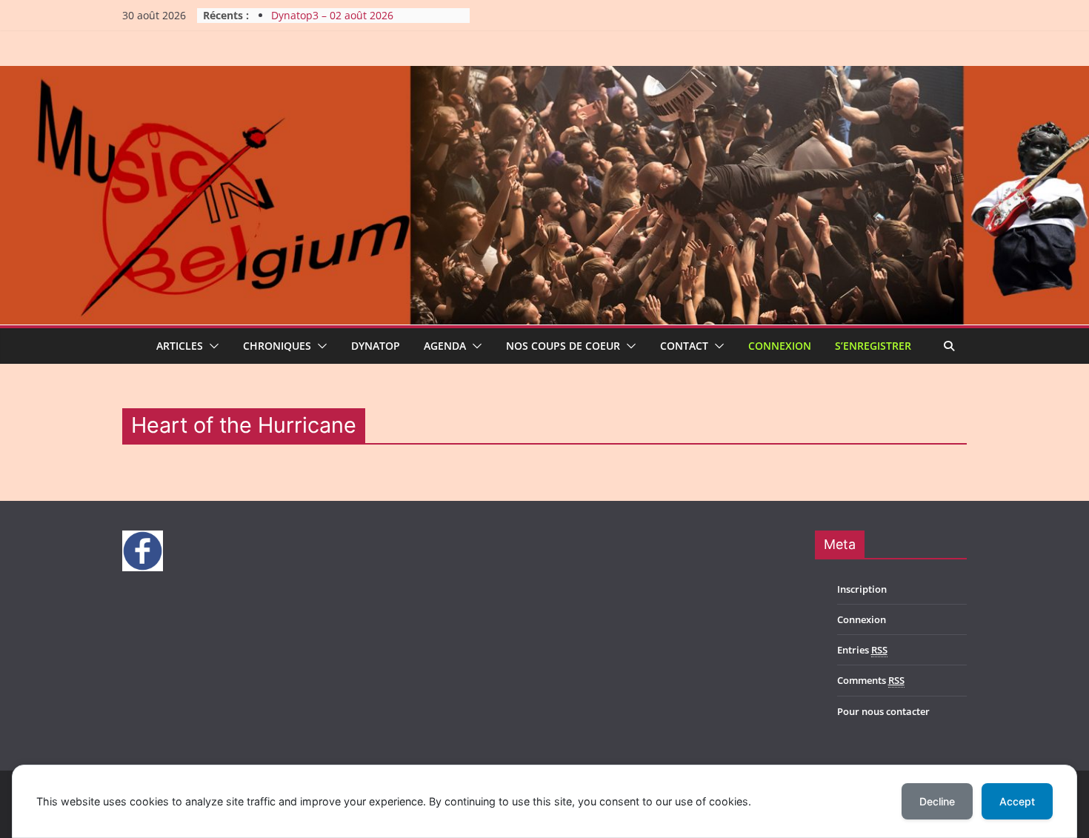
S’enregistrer (873, 346)
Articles (179, 346)
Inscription (862, 589)
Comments (871, 680)
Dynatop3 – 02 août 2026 (332, 23)
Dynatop (375, 346)
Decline (937, 801)
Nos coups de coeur (563, 346)
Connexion (779, 346)
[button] (211, 346)
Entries (862, 649)
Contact (684, 346)
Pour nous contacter (883, 711)
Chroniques (277, 346)
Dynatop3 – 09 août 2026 (332, 8)
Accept (1017, 801)
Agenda (445, 346)
